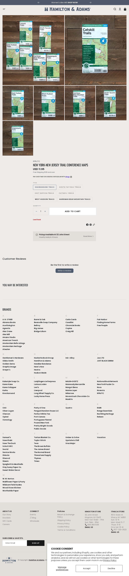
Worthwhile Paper (11, 490)
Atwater (6, 349)
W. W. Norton (8, 479)
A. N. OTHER (7, 319)
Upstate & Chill (72, 440)
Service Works (9, 452)
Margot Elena (72, 387)
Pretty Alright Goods (43, 425)
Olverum (6, 414)
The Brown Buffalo (42, 446)
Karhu (5, 390)
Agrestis (6, 328)
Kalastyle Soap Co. (11, 381)
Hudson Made (40, 373)
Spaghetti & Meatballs (13, 464)
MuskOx (69, 399)
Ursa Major (70, 443)
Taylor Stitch (40, 440)
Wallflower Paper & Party (14, 481)
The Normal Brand (42, 452)
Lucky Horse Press (42, 396)
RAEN (99, 408)
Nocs (99, 387)
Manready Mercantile (75, 384)
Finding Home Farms (106, 322)
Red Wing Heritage (105, 414)
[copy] (94, 225)
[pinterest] (91, 225)
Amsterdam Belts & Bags (14, 343)
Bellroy (37, 325)
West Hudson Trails (45, 200)
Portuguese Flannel (42, 420)
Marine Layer (71, 390)
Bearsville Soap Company (45, 322)
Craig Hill (70, 331)
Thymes (37, 458)
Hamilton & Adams (42, 361)
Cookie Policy (63, 526)
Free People (102, 325)
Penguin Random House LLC (46, 411)
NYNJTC (36, 161)
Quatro (69, 408)
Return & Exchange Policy (66, 515)
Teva (36, 443)
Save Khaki (7, 440)
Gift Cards (7, 521)
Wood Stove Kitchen (12, 487)
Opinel (5, 417)
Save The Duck (9, 443)
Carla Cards (71, 319)
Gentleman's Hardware (13, 358)
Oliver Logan (8, 411)
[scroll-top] (123, 570)
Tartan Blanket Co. (42, 437)
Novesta (101, 390)
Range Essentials (104, 411)
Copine (69, 328)
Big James (38, 328)
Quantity (37, 206)
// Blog (33, 517)
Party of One (39, 408)
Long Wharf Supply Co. (44, 393)
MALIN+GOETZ (72, 381)
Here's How (39, 366)
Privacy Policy (109, 560)
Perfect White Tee (42, 414)
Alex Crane (7, 331)
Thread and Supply (42, 455)
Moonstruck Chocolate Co (77, 396)
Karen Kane (8, 384)
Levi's (36, 387)
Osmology (7, 420)
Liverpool (38, 390)
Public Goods (40, 429)
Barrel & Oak (39, 319)
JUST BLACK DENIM (105, 361)
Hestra (37, 369)
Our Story (7, 514)
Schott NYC (8, 446)
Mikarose (70, 393)
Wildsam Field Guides (12, 484)
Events (33, 514)
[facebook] (87, 225)
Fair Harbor (102, 319)
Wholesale (34, 521)
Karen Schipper (9, 387)
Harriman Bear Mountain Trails (74, 200)
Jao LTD (100, 358)
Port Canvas (39, 417)
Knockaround (9, 393)
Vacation (101, 437)
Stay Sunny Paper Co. (12, 467)
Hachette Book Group (44, 358)
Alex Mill (6, 334)
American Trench (10, 340)
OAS (4, 408)
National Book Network (107, 381)
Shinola (6, 455)
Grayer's (6, 369)
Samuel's (7, 437)
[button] (4, 9)
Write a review (64, 270)
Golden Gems (9, 364)
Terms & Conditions (66, 530)
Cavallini (69, 322)
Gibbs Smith (8, 361)
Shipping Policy (64, 520)
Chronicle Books (73, 325)
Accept (86, 568)
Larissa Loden (40, 384)
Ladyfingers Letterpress (45, 381)
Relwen (100, 417)
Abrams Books (9, 322)
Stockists (6, 517)
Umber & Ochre (72, 437)
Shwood (6, 458)
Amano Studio (9, 337)
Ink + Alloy (70, 358)
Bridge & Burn (40, 331)
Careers (6, 524)
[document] (64, 85)
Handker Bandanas (42, 364)
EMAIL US (89, 527)
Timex (36, 461)
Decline (111, 568)
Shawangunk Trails (45, 188)
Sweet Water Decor (11, 470)
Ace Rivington (9, 325)
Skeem (6, 461)
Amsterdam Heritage (12, 346)
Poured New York (41, 422)
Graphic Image (9, 366)
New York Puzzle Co (105, 384)
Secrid (5, 449)
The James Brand (42, 449)
